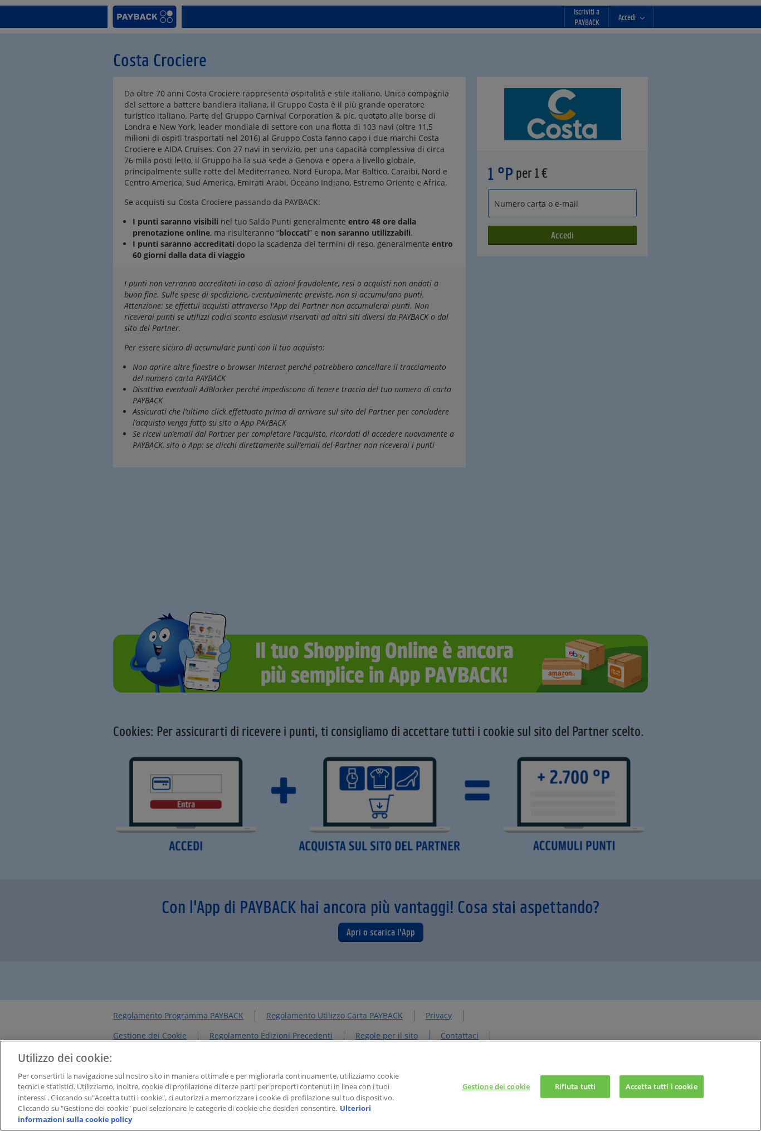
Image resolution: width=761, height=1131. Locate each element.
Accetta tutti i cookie (661, 1086)
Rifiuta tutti (575, 1086)
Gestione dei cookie (496, 1086)
